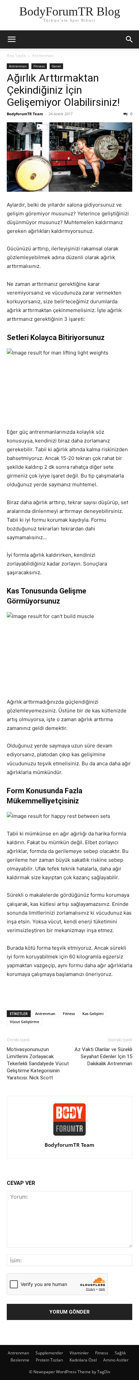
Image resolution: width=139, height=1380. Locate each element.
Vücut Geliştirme (24, 1021)
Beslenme (19, 1360)
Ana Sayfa (16, 55)
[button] (11, 39)
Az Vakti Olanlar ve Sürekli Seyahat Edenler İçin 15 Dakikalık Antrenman (103, 1056)
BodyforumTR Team (25, 113)
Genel (56, 66)
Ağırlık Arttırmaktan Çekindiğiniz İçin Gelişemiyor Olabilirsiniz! (63, 90)
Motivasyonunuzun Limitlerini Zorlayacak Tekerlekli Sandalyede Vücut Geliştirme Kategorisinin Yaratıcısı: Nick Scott (38, 1063)
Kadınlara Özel (83, 1360)
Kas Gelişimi (93, 1013)
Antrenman (42, 55)
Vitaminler (79, 1353)
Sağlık (120, 1353)
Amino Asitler (116, 1360)
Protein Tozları (49, 1360)
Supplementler (49, 1353)
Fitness (39, 66)
